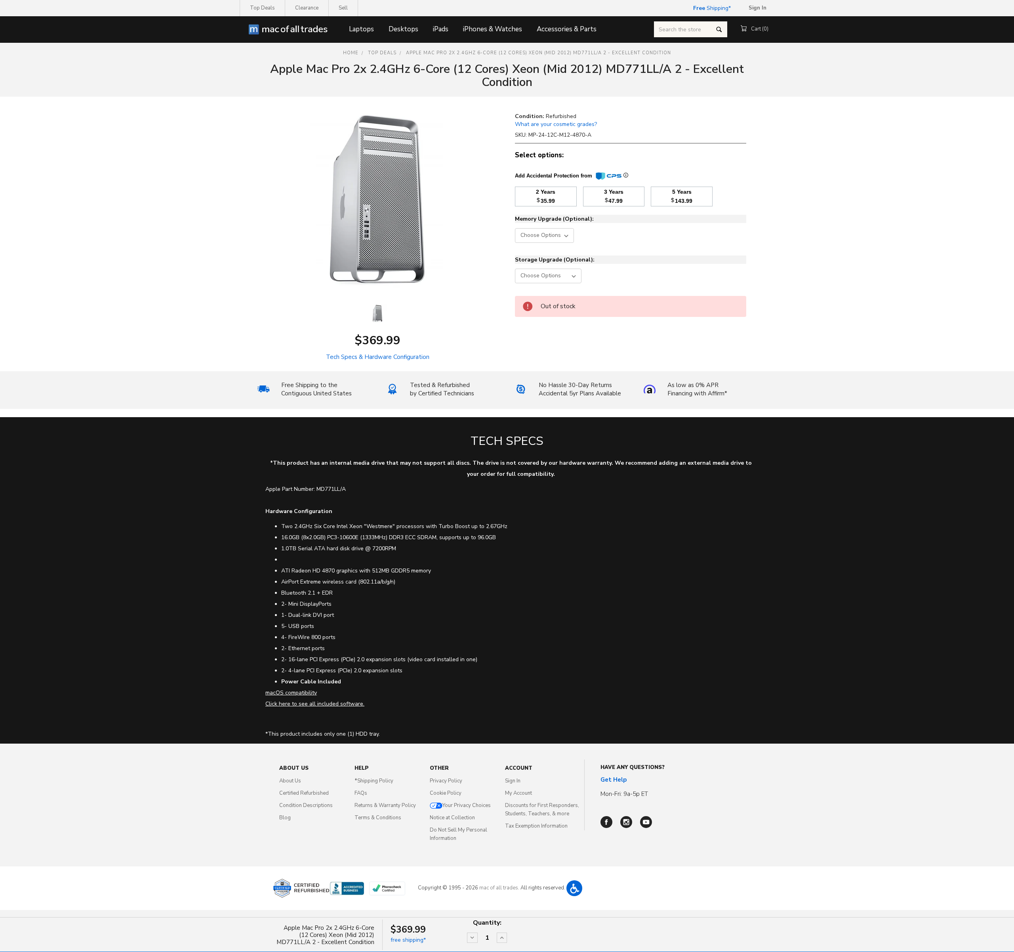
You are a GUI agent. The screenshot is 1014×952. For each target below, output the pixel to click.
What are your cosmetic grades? (556, 124)
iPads (440, 29)
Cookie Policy (445, 793)
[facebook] (606, 822)
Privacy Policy (446, 780)
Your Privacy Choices (466, 805)
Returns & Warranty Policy (385, 805)
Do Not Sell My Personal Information (458, 834)
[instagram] (626, 822)
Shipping (710, 8)
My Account (518, 793)
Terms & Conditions (378, 817)
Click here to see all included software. (314, 704)
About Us (290, 780)
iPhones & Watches (492, 29)
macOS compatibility (291, 692)
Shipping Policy (374, 780)
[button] (574, 888)
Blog (285, 817)
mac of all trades (498, 887)
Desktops (403, 29)
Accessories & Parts (567, 29)
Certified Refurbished (304, 793)
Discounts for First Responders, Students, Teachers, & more (542, 809)
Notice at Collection (452, 817)
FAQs (361, 793)
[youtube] (646, 822)
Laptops (361, 29)
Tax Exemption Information (536, 826)
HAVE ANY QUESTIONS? (632, 767)
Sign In (512, 780)
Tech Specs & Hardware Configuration (377, 357)
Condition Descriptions (306, 805)
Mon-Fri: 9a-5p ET (624, 794)
